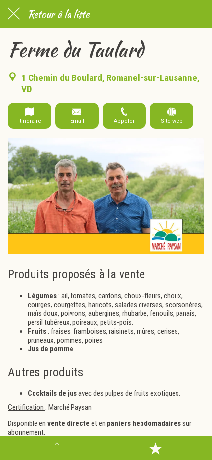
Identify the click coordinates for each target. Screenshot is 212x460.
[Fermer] (14, 14)
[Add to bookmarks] (155, 448)
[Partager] (57, 448)
